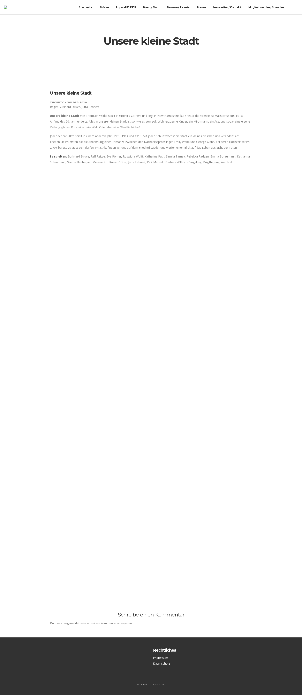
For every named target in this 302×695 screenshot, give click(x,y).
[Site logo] (9, 7)
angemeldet (72, 623)
